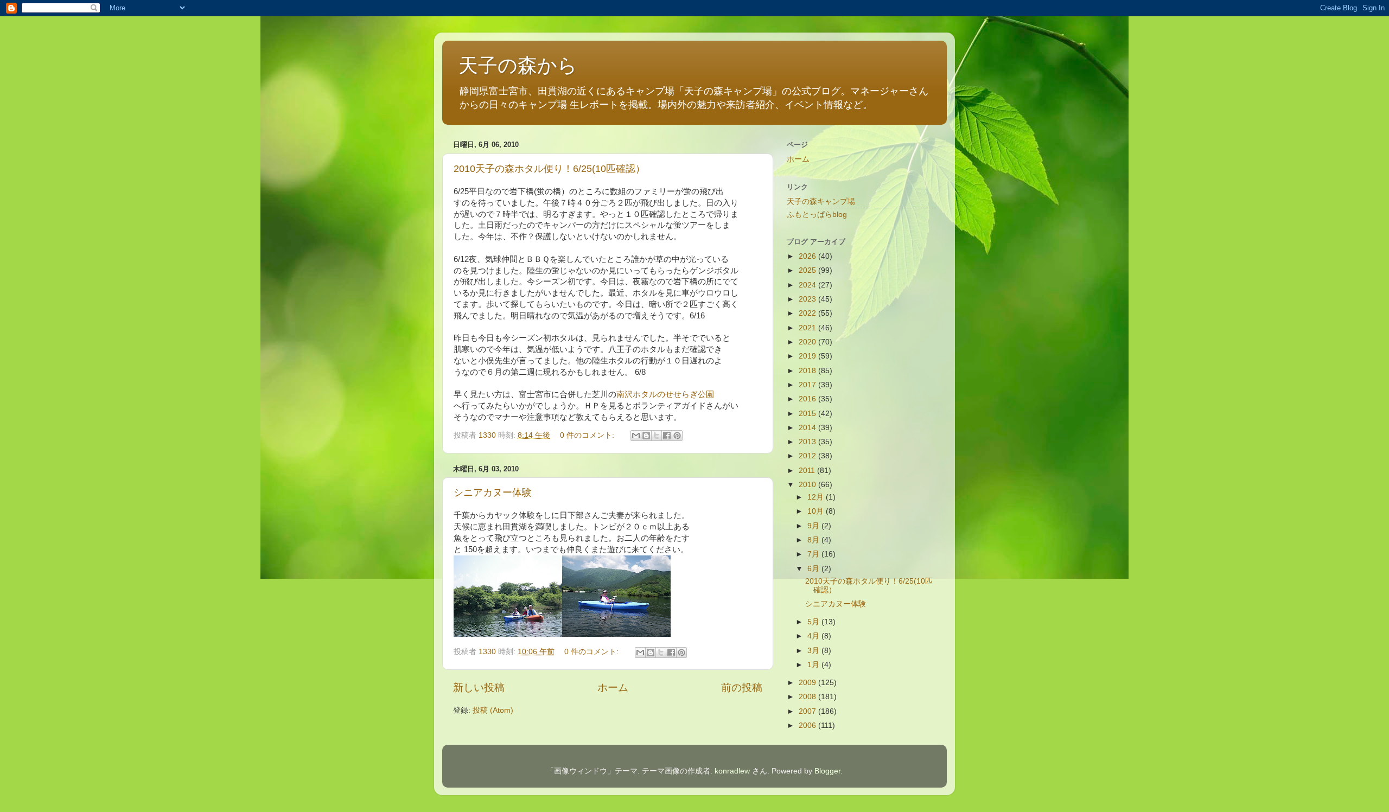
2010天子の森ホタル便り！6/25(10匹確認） (549, 168)
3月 (814, 651)
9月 (814, 526)
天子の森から (517, 65)
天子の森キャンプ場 (821, 201)
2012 (808, 456)
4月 (814, 636)
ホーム (612, 687)
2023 (808, 299)
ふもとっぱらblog (817, 214)
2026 (808, 256)
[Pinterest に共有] (677, 435)
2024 (808, 285)
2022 (808, 313)
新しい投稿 (479, 687)
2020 (808, 342)
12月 (816, 497)
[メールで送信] (635, 435)
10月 (816, 511)
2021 (808, 328)
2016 (808, 399)
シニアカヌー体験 (493, 492)
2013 (808, 442)
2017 (808, 385)
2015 (808, 414)
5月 (814, 622)
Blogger (827, 771)
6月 (814, 569)
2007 (808, 711)
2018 (808, 371)
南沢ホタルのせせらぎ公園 (665, 394)
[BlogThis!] (646, 435)
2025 (808, 270)
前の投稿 (741, 687)
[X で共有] (656, 435)
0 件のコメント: (588, 435)
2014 (808, 428)
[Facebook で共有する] (666, 435)
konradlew (732, 771)
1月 (814, 665)
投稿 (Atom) (493, 710)
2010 (808, 485)
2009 (808, 683)
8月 (814, 540)
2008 (808, 697)
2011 (808, 470)
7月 (814, 554)
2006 (808, 725)
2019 (808, 356)
